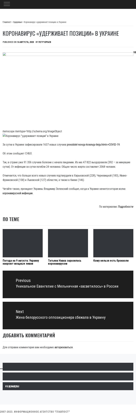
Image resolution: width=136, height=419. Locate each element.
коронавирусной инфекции (18, 193)
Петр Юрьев (44, 42)
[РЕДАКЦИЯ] (68, 367)
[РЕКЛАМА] (68, 376)
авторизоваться (64, 347)
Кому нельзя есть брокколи (111, 260)
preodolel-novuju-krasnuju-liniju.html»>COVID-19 (93, 144)
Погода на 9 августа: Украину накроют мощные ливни (21, 262)
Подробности (125, 206)
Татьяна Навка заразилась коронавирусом (64, 262)
